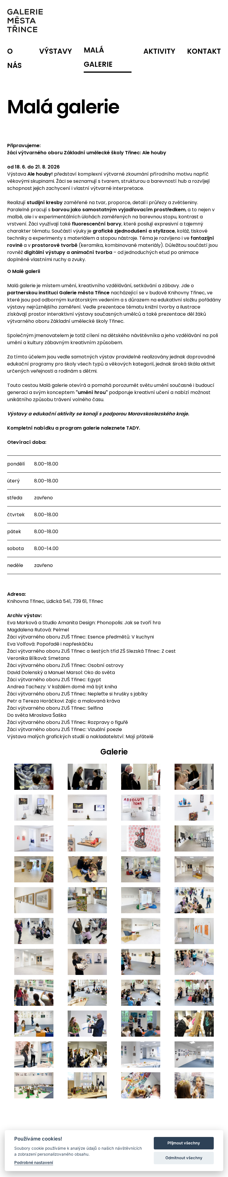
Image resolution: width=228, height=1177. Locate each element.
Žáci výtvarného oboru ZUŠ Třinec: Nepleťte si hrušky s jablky (77, 693)
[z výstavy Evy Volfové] (194, 900)
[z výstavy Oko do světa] (33, 993)
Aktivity (159, 51)
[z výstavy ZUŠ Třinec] (194, 838)
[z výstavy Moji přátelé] (140, 1054)
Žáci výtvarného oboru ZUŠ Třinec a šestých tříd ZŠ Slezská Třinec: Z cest (91, 651)
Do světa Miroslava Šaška (36, 715)
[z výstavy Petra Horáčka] (140, 1024)
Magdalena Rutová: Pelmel (38, 629)
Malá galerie (98, 57)
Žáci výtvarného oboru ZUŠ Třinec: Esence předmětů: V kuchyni (80, 636)
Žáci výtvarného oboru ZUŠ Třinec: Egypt (54, 679)
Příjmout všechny (183, 1143)
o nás (14, 58)
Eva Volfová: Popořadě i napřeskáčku (50, 644)
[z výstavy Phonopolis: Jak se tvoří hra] (33, 777)
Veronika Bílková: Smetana (38, 658)
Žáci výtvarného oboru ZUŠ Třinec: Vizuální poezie (64, 729)
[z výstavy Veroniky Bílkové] (87, 962)
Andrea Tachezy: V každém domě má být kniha (62, 686)
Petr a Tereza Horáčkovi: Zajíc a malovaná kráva (63, 701)
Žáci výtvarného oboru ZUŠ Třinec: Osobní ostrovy (65, 665)
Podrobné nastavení (33, 1162)
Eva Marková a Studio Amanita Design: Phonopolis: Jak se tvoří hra (84, 622)
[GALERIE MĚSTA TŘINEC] (25, 20)
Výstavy (55, 51)
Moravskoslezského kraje (158, 413)
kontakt (204, 51)
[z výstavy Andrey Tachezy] (33, 1024)
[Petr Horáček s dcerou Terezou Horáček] (87, 1024)
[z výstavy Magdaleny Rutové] (87, 869)
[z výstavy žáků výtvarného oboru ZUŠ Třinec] (194, 1024)
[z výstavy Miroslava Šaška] (33, 1085)
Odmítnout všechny (183, 1157)
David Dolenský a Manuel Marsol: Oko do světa (61, 672)
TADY (132, 428)
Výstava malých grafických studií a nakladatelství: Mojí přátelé (80, 736)
